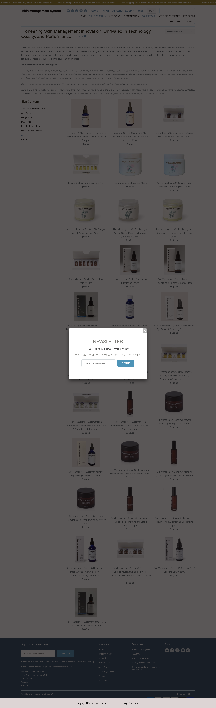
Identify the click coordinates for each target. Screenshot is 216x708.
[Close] (145, 330)
